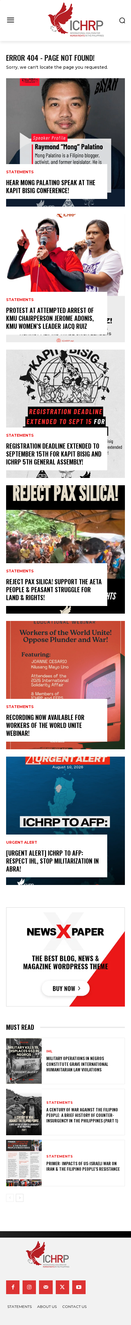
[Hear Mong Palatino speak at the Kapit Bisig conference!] (65, 142)
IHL (49, 1051)
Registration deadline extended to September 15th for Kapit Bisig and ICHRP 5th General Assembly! (53, 453)
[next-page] (19, 1198)
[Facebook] (12, 1287)
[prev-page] (10, 1198)
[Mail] (45, 1287)
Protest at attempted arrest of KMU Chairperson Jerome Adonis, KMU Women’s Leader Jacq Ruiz (50, 318)
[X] (62, 1287)
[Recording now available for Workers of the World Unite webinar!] (65, 685)
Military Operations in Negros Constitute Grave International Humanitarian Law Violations (77, 1063)
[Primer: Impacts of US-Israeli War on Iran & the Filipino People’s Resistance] (24, 1163)
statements (20, 172)
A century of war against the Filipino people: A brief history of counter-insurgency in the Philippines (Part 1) (82, 1115)
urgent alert (21, 842)
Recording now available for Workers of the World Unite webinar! (45, 725)
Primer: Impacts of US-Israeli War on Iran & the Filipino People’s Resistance (83, 1166)
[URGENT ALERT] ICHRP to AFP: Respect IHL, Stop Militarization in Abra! (52, 860)
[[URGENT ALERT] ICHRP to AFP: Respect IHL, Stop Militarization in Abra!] (65, 821)
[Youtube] (79, 1287)
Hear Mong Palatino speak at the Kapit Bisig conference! (50, 186)
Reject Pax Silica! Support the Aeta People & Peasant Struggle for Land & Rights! (54, 589)
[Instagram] (29, 1287)
